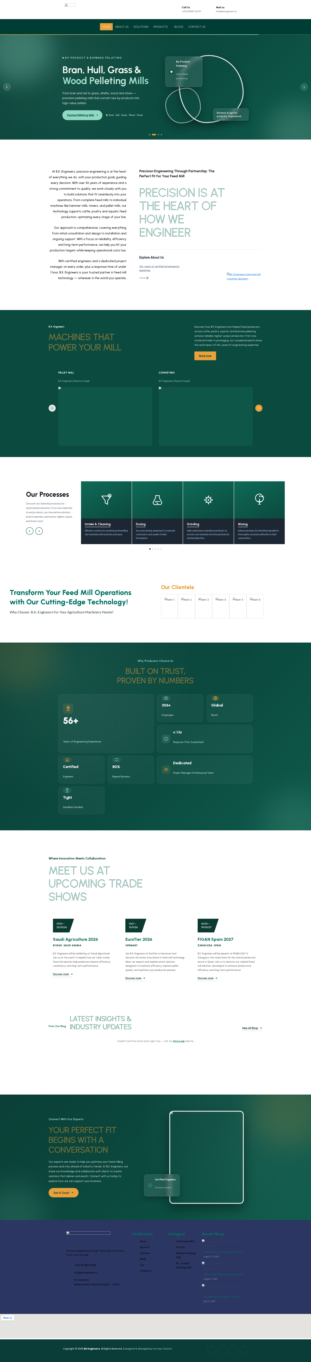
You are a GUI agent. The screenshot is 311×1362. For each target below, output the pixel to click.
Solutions (141, 26)
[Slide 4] (161, 139)
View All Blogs (250, 1032)
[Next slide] (304, 89)
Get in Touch (61, 1196)
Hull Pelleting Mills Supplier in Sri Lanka (222, 1301)
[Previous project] (52, 412)
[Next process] (39, 535)
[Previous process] (29, 535)
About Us (122, 26)
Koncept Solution (162, 1353)
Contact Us (196, 26)
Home (106, 26)
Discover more (61, 978)
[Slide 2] (152, 139)
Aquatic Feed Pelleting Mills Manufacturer (224, 1278)
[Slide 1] (149, 139)
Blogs (178, 26)
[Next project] (258, 412)
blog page (179, 1045)
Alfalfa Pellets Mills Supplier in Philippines (223, 1256)
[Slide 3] (157, 139)
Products (160, 26)
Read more (205, 360)
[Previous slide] (7, 89)
